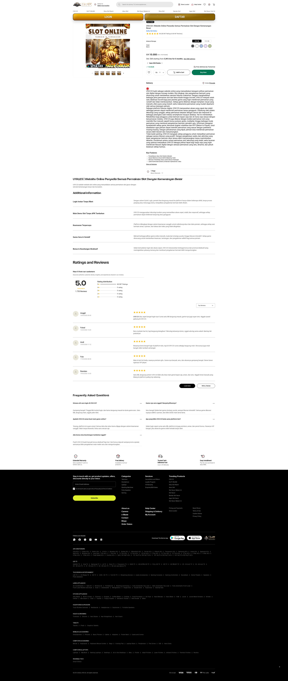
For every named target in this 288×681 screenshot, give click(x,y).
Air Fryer (148, 596)
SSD (160, 643)
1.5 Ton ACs (134, 553)
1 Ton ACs (112, 553)
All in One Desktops (119, 652)
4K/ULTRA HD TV (144, 564)
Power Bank (125, 634)
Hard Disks (167, 643)
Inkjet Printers (146, 652)
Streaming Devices (127, 575)
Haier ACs (193, 551)
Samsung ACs (183, 551)
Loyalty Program (150, 482)
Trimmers (76, 616)
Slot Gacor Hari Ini (209, 11)
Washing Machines (127, 487)
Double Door (138, 587)
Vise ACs (76, 551)
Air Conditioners (78, 586)
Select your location (103, 5)
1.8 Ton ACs (145, 553)
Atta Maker (76, 596)
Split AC (89, 586)
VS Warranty (149, 485)
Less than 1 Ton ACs (100, 553)
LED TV (75, 575)
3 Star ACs (205, 553)
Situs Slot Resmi (109, 11)
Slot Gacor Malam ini (143, 11)
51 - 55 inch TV (91, 566)
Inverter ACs (111, 555)
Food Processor (137, 596)
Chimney (98, 596)
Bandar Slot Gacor (174, 495)
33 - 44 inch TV (200, 564)
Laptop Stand (131, 643)
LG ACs (104, 551)
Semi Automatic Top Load (160, 586)
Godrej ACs (124, 551)
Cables (107, 634)
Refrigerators (116, 587)
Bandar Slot (176, 11)
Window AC (98, 586)
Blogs (124, 521)
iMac (130, 652)
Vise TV (85, 564)
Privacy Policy (197, 516)
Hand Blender (158, 596)
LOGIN (108, 16)
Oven (92, 598)
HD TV (165, 564)
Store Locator (185, 4)
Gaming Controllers (171, 575)
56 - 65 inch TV (104, 566)
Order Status (127, 524)
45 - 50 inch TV (78, 566)
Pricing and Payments (175, 508)
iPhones (87, 634)
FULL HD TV (156, 564)
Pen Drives (152, 643)
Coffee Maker (116, 596)
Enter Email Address (82, 484)
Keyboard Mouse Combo (98, 643)
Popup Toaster (109, 598)
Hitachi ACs (158, 551)
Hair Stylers (94, 616)
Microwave (84, 598)
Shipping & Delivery (153, 511)
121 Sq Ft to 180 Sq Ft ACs (142, 555)
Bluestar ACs (114, 551)
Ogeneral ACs (204, 551)
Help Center (197, 4)
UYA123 (75, 11)
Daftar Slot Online (151, 31)
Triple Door (148, 587)
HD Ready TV (85, 575)
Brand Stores (196, 508)
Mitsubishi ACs (136, 551)
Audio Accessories (142, 575)
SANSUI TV (76, 564)
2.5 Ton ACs (176, 553)
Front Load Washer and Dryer (82, 587)
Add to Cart (180, 72)
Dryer (97, 587)
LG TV (104, 564)
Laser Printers (158, 652)
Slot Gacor (172, 493)
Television (124, 479)
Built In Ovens (87, 596)
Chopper (106, 596)
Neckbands (94, 607)
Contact (125, 518)
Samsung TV (95, 564)
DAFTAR (180, 16)
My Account (150, 515)
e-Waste (125, 515)
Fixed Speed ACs (98, 555)
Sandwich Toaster (123, 598)
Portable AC (109, 586)
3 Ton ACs (186, 553)
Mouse (75, 643)
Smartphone (125, 482)
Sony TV (112, 564)
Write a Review (206, 386)
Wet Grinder (135, 598)
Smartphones (77, 634)
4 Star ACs (76, 555)
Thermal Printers (185, 652)
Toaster (99, 598)
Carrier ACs (148, 551)
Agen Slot (192, 11)
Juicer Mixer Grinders (196, 596)
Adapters (115, 634)
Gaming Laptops (95, 652)
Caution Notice (197, 513)
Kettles (75, 598)
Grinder (208, 596)
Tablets (75, 625)
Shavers (84, 616)
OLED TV (132, 564)
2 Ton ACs (155, 553)
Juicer (184, 596)
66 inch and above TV (119, 566)
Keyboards (83, 643)
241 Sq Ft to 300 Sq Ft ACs (183, 555)
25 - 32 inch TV (187, 564)
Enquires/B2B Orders (151, 487)
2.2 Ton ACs (165, 553)
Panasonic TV (122, 564)
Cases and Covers (138, 634)
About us (125, 508)
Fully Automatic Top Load (140, 586)
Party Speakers (126, 490)
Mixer (144, 598)
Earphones (116, 607)
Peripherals (142, 643)
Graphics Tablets (92, 625)
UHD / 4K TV (103, 575)
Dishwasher (105, 587)
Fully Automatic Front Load (181, 586)
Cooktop (126, 596)
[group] (196, 41)
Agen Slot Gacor (174, 498)
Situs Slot (161, 11)
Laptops (124, 485)
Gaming (124, 493)
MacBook (84, 652)
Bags (110, 643)
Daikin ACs (95, 551)
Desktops (107, 652)
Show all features (151, 164)
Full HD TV (114, 575)
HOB (177, 596)
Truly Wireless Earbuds (80, 607)
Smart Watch (77, 661)
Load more (187, 386)
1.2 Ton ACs (123, 553)
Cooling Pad (119, 643)
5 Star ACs (86, 555)
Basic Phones (97, 634)
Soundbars (184, 575)
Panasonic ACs (170, 551)
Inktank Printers (171, 652)
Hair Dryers (119, 616)
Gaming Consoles (156, 575)
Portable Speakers (128, 607)
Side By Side (159, 587)
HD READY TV (174, 564)
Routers (196, 652)
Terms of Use (197, 511)
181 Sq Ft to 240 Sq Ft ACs (163, 555)
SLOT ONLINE (91, 11)
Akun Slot (125, 11)
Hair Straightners (106, 616)
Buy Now (203, 72)
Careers (125, 511)
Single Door (127, 587)
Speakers (206, 575)
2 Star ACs (196, 553)
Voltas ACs (85, 551)
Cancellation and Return (152, 479)
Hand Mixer (169, 596)
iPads (82, 625)
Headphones (105, 607)
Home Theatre (195, 575)
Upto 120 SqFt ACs (124, 555)
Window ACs (86, 553)
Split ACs (76, 553)
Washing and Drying (122, 586)
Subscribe (94, 498)
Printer (137, 652)
